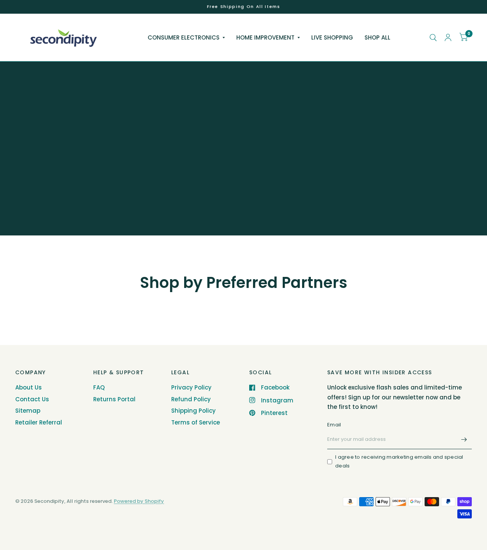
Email (334, 424)
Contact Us (32, 399)
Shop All (377, 37)
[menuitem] (186, 37)
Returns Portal (114, 399)
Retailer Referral (38, 422)
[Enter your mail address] (464, 439)
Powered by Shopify (139, 501)
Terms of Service (195, 422)
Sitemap (27, 411)
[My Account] (448, 37)
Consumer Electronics (184, 37)
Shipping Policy (193, 411)
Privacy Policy (191, 387)
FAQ (99, 387)
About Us (28, 387)
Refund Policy (191, 399)
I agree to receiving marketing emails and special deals (399, 461)
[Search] (433, 37)
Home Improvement (265, 37)
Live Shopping (332, 37)
